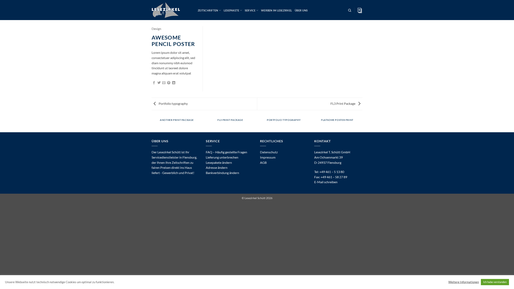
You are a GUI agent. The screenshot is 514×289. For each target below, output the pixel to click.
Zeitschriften (208, 10)
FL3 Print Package (343, 103)
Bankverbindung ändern (222, 173)
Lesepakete (231, 10)
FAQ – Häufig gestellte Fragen (226, 152)
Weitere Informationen (463, 282)
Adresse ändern (216, 167)
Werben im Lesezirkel (276, 10)
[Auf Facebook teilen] (154, 83)
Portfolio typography (173, 103)
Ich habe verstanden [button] (495, 282)
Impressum (267, 157)
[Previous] (152, 124)
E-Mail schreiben (326, 182)
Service (250, 10)
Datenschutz (269, 152)
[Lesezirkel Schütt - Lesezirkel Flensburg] (172, 10)
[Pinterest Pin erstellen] (168, 83)
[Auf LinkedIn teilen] (173, 83)
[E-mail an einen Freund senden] (163, 83)
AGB (263, 162)
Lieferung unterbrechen (222, 157)
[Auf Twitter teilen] (159, 83)
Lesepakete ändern (219, 162)
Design (156, 29)
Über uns (301, 10)
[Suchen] (349, 10)
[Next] (362, 124)
